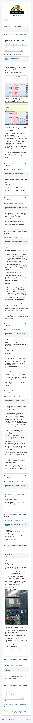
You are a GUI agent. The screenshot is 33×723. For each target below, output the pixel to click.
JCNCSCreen (13, 496)
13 (11, 47)
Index (5, 26)
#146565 (15, 169)
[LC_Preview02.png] (16, 113)
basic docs (15, 499)
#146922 (15, 203)
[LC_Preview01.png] (16, 86)
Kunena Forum (19, 713)
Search (19, 26)
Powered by (13, 713)
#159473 (15, 396)
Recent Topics (12, 26)
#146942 (15, 237)
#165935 (15, 520)
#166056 (15, 551)
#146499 (15, 54)
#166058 (15, 665)
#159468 (15, 329)
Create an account (17, 164)
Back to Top (28, 719)
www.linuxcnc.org (8, 30)
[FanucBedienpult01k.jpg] (16, 607)
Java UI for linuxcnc (10, 58)
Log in (9, 164)
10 (8, 47)
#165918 (15, 481)
